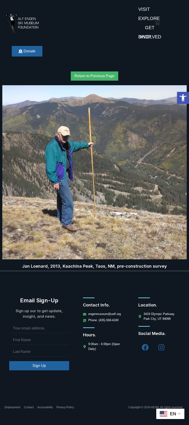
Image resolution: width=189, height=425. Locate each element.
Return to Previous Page (94, 76)
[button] (183, 98)
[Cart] (157, 23)
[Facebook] (145, 347)
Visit (144, 9)
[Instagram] (161, 347)
